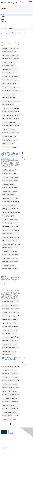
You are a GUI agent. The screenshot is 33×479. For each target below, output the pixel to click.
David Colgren (25, 32)
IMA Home (2, 459)
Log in (30, 1)
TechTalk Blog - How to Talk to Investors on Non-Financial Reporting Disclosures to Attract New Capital (10, 33)
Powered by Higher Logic (16, 477)
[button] (13, 1)
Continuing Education (4, 462)
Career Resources (3, 463)
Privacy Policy (3, 471)
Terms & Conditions (3, 470)
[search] (20, 1)
